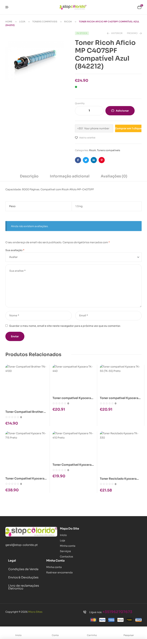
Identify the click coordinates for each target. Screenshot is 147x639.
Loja (22, 21)
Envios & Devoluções (23, 577)
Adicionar (122, 110)
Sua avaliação (14, 250)
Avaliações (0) (114, 176)
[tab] (29, 177)
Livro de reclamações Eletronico (23, 587)
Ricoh (68, 21)
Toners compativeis (44, 21)
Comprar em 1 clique (128, 128)
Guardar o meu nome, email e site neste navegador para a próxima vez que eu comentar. (65, 325)
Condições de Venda (23, 569)
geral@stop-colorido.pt (21, 545)
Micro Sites (35, 611)
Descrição (29, 176)
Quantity (80, 103)
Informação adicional (69, 176)
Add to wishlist (87, 137)
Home (8, 21)
